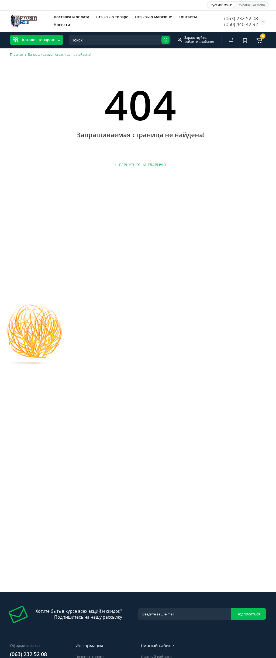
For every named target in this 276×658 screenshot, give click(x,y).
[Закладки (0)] (245, 40)
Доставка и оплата (71, 16)
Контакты (187, 16)
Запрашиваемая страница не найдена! (59, 54)
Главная (16, 54)
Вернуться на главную (142, 164)
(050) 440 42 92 (241, 24)
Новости (62, 24)
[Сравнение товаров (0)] (231, 40)
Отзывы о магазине (153, 16)
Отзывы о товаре (112, 16)
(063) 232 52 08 (241, 18)
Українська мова (252, 5)
